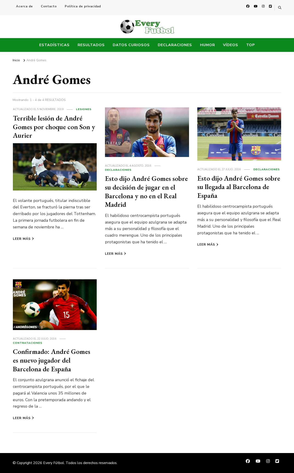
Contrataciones (27, 343)
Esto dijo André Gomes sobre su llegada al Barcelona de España (238, 187)
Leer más (22, 239)
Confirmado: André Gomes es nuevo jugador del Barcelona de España (51, 360)
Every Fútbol (53, 462)
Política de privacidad (83, 6)
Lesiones (83, 109)
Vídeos (230, 45)
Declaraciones (175, 45)
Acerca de (24, 6)
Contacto (49, 6)
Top (250, 45)
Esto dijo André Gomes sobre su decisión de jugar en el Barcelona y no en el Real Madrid (146, 191)
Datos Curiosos (131, 45)
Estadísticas (54, 45)
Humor (207, 45)
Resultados (91, 45)
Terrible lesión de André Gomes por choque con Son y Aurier (54, 127)
